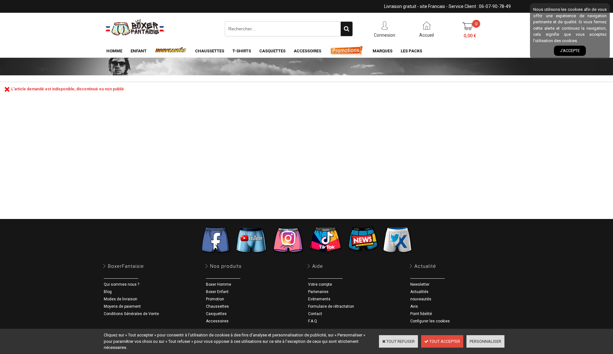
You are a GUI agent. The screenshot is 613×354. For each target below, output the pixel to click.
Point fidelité (421, 314)
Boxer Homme (218, 284)
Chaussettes (217, 306)
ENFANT (139, 51)
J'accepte (570, 50)
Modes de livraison (120, 299)
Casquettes (216, 314)
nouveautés (420, 299)
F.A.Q (312, 321)
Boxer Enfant (217, 292)
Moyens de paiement (122, 306)
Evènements (319, 299)
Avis (414, 306)
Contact (315, 314)
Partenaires (318, 292)
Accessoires (217, 321)
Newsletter (419, 284)
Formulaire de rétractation (331, 306)
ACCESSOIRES (307, 51)
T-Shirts (241, 51)
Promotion (215, 299)
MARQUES (382, 51)
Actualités (419, 292)
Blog (108, 292)
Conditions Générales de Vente (131, 314)
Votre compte (320, 284)
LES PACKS (411, 51)
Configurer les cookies (430, 321)
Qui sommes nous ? (121, 284)
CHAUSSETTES (209, 51)
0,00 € (470, 35)
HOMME (114, 51)
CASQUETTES (272, 51)
